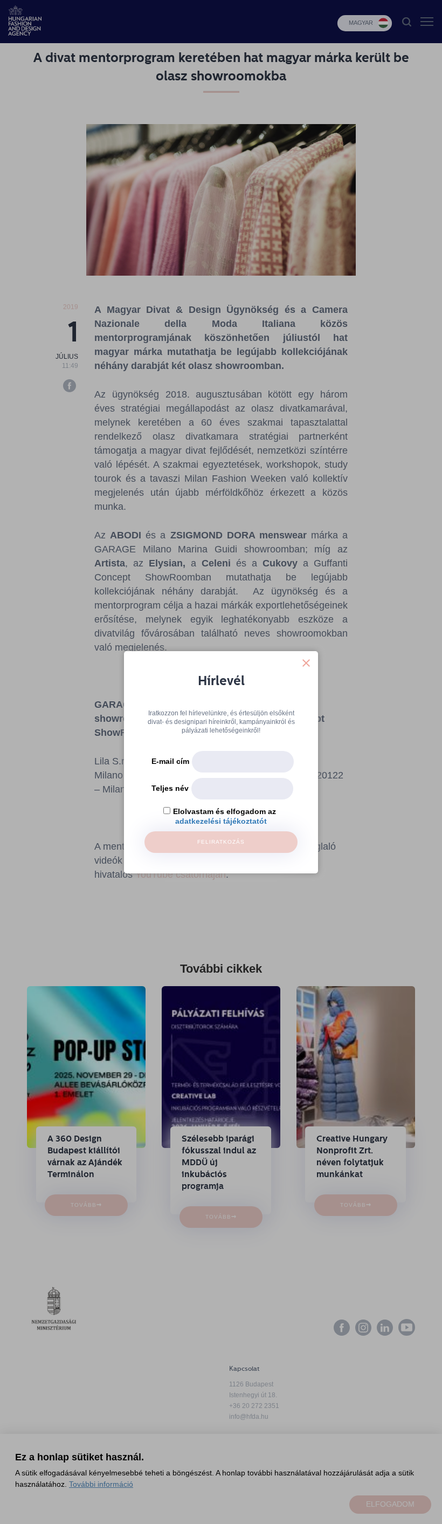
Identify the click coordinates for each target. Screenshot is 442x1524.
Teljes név (170, 788)
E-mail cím (170, 761)
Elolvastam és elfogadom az (224, 811)
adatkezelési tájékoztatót (221, 821)
